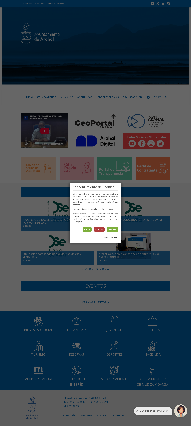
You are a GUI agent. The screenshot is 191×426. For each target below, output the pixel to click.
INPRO (115, 237)
